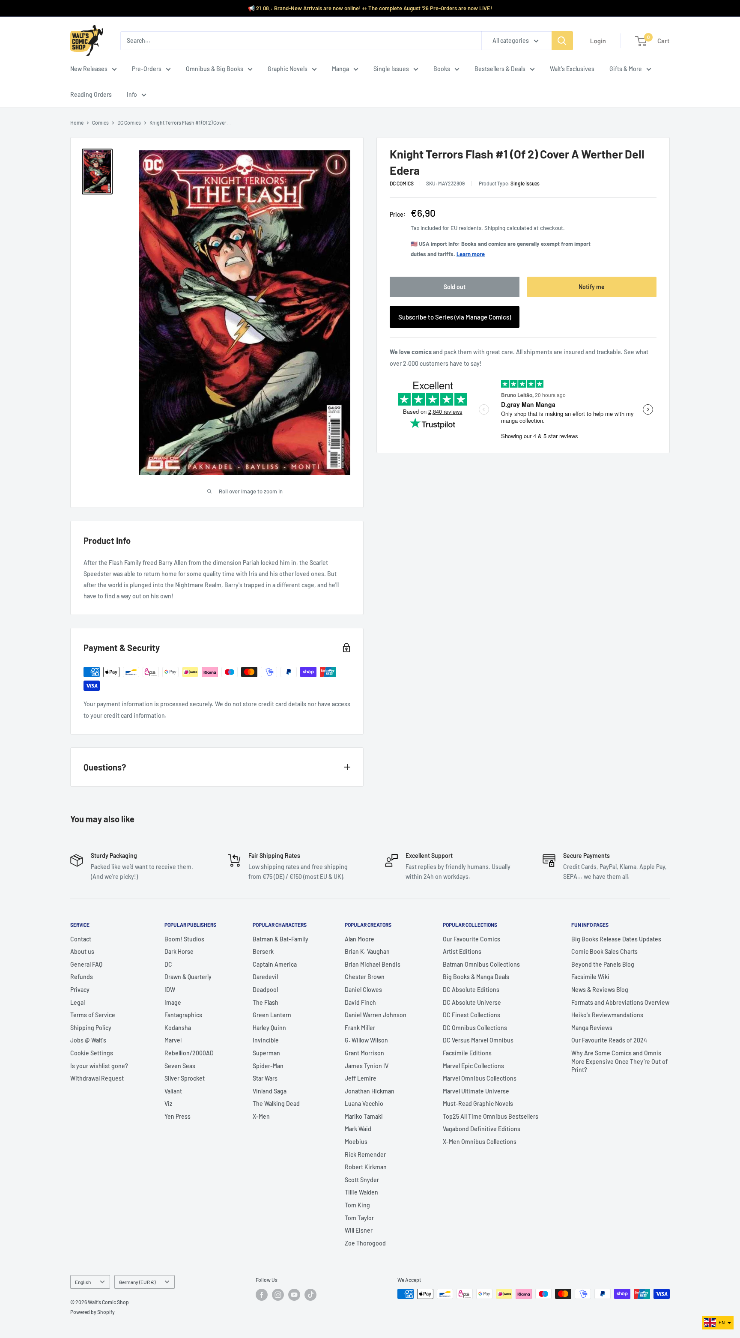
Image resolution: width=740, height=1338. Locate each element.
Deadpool (265, 989)
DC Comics (129, 122)
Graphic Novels (287, 68)
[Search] (562, 40)
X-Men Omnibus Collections (479, 1141)
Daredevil (265, 976)
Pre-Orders (146, 68)
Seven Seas (179, 1065)
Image (172, 1002)
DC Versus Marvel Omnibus (478, 1040)
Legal (77, 1002)
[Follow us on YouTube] (294, 1295)
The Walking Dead (276, 1103)
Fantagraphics (183, 1014)
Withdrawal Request (97, 1078)
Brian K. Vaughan (367, 951)
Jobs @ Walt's (88, 1040)
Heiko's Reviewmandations (607, 1014)
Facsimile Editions (467, 1053)
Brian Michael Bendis (372, 964)
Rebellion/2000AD (189, 1053)
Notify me (592, 287)
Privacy (80, 989)
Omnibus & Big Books (214, 68)
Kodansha (177, 1027)
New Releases (88, 68)
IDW (169, 989)
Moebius (356, 1141)
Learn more (471, 254)
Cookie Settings (91, 1053)
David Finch (360, 1002)
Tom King (357, 1205)
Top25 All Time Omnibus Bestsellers (490, 1116)
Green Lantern (272, 1014)
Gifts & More (625, 68)
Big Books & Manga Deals (476, 976)
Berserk (263, 951)
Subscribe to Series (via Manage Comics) (454, 317)
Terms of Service (92, 1014)
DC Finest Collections (471, 1014)
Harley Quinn (269, 1027)
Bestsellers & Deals (499, 68)
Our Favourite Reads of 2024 (609, 1040)
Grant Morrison (364, 1053)
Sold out (454, 287)
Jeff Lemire (360, 1078)
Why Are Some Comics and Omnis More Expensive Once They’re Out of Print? (619, 1061)
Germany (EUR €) (137, 1282)
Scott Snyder (362, 1179)
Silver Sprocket (184, 1078)
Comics (100, 122)
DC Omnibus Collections (475, 1027)
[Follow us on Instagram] (278, 1295)
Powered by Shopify (92, 1312)
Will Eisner (359, 1230)
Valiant (173, 1091)
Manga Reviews (591, 1027)
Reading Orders (91, 94)
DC (168, 964)
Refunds (81, 976)
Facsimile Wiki (590, 976)
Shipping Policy (90, 1027)
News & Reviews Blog (599, 989)
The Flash (265, 1002)
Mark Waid (358, 1128)
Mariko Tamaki (364, 1116)
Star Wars (265, 1078)
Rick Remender (365, 1154)
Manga (340, 68)
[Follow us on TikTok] (310, 1295)
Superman (266, 1053)
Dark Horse (179, 951)
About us (82, 951)
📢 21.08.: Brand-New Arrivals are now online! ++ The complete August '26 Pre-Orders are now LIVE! (370, 8)
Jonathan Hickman (369, 1091)
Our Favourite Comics (471, 939)
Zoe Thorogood (365, 1243)
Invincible (266, 1040)
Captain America (275, 964)
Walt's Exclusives (572, 68)
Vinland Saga (269, 1091)
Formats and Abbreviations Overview (620, 1002)
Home (77, 122)
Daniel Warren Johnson (375, 1014)
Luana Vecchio (364, 1103)
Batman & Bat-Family (280, 939)
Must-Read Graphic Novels (478, 1103)
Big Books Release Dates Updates (616, 939)
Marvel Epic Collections (473, 1065)
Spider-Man (268, 1065)
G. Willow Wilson (366, 1040)
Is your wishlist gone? (99, 1065)
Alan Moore (359, 939)
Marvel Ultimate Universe (476, 1091)
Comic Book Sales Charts (604, 951)
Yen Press (177, 1116)
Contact (80, 939)
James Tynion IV (366, 1065)
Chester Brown (365, 976)
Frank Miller (360, 1027)
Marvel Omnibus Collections (479, 1078)
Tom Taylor (359, 1218)
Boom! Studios (184, 939)
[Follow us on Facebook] (262, 1295)
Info (132, 94)
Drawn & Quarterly (188, 976)
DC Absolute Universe (472, 1002)
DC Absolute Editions (471, 989)
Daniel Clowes (363, 989)
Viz (168, 1103)
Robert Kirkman (366, 1167)
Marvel (173, 1040)
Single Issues (391, 68)
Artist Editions (462, 951)
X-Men (261, 1116)
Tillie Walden (361, 1192)
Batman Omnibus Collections (481, 964)
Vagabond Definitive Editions (481, 1128)
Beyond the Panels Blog (602, 964)
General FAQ (86, 964)
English (83, 1282)
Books (441, 68)
